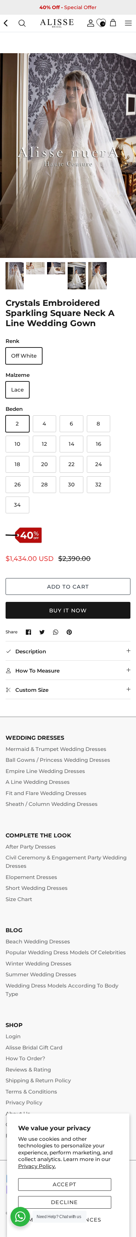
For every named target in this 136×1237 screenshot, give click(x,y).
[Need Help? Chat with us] (20, 1217)
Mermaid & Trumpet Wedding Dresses (56, 749)
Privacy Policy (24, 1102)
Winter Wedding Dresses (38, 963)
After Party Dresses (31, 846)
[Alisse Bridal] (57, 23)
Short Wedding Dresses (37, 888)
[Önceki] (6, 23)
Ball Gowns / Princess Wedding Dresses (58, 760)
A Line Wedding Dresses (38, 782)
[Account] (89, 23)
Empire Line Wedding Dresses (45, 771)
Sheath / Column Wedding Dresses (52, 804)
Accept (64, 1184)
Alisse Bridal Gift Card (34, 1047)
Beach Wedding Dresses (38, 941)
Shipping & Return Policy (38, 1080)
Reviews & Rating (28, 1069)
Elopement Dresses (31, 877)
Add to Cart (68, 586)
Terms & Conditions (31, 1091)
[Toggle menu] (128, 23)
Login (13, 1036)
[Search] (22, 23)
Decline (64, 1202)
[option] (68, 155)
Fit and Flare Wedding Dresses (46, 793)
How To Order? (25, 1058)
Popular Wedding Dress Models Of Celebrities (66, 952)
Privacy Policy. (37, 1166)
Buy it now (68, 610)
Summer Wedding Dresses (41, 974)
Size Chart (19, 899)
